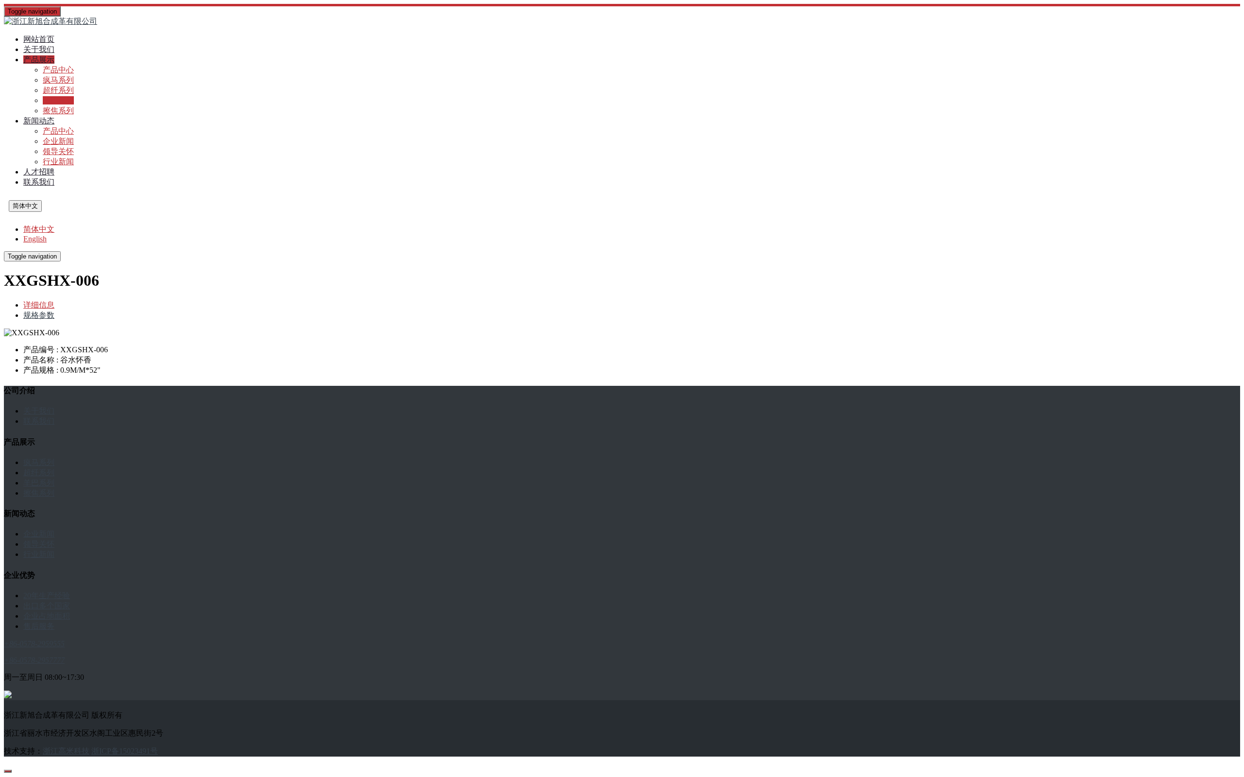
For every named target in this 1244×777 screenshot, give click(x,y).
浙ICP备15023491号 (124, 751)
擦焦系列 (58, 110)
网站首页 (38, 39)
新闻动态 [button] (38, 121)
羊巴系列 (58, 100)
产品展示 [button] (38, 59)
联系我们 (38, 182)
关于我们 (38, 49)
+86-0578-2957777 (34, 660)
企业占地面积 (46, 616)
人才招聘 (38, 172)
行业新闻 (58, 161)
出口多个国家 (46, 606)
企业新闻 (58, 141)
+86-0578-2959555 (34, 643)
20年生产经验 (46, 595)
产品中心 (58, 70)
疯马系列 (58, 80)
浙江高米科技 (66, 751)
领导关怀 (58, 151)
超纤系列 (58, 90)
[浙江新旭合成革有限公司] (622, 22)
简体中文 (25, 205)
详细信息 (38, 305)
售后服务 (38, 626)
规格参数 (38, 315)
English (35, 239)
